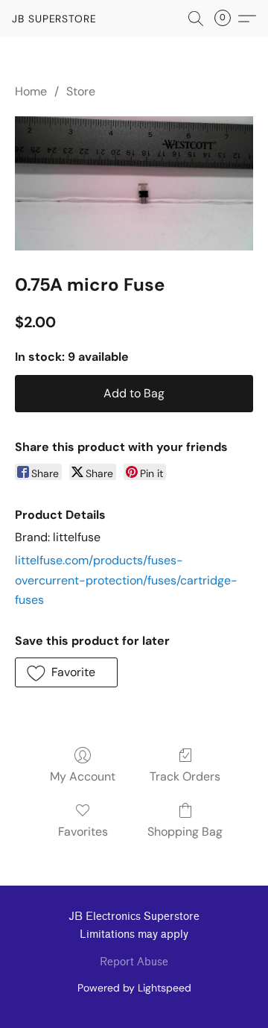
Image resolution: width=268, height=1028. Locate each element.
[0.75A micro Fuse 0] (134, 183)
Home (31, 91)
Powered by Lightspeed (134, 987)
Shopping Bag (185, 831)
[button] (54, 18)
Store (80, 91)
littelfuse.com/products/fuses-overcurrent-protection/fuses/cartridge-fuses (126, 580)
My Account (82, 776)
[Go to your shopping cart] (227, 18)
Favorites (83, 831)
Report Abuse (134, 962)
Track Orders (185, 776)
